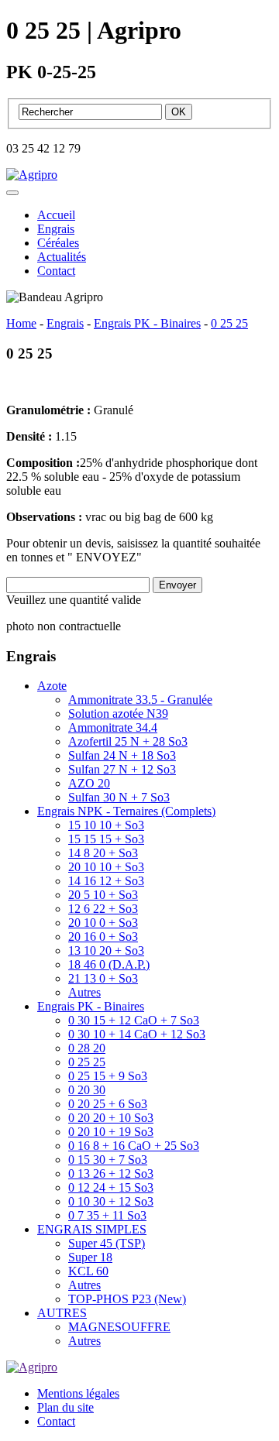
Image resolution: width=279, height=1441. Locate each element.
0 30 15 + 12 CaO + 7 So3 (133, 1020)
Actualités (61, 256)
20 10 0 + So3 (103, 922)
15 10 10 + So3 (106, 825)
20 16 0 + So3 (103, 936)
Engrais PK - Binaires (90, 1006)
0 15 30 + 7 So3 (107, 1159)
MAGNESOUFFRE (119, 1326)
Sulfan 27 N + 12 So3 (122, 769)
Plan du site (65, 1407)
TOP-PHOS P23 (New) (127, 1298)
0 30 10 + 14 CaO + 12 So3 (136, 1034)
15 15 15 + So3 (106, 839)
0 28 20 (86, 1048)
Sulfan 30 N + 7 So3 (119, 797)
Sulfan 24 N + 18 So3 (122, 755)
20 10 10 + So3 (106, 866)
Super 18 (90, 1257)
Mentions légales (78, 1393)
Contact (56, 270)
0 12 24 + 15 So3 (110, 1187)
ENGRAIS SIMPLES (91, 1229)
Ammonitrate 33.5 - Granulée (140, 699)
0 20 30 (86, 1089)
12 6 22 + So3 (103, 908)
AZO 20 (89, 783)
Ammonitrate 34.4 (112, 727)
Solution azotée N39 (118, 713)
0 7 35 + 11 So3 (107, 1215)
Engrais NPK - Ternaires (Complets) (126, 811)
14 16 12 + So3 (106, 880)
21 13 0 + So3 (103, 978)
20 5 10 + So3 (103, 894)
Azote (52, 685)
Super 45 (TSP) (106, 1243)
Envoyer (177, 585)
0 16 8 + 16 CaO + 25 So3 (133, 1145)
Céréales (58, 242)
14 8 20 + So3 (103, 852)
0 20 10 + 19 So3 (110, 1131)
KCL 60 (88, 1271)
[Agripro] (31, 174)
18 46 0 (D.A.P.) (109, 964)
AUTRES (62, 1312)
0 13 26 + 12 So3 (110, 1173)
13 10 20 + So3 (106, 950)
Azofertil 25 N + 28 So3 (128, 741)
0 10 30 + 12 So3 (110, 1201)
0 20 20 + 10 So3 (110, 1117)
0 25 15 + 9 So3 (107, 1075)
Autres (84, 992)
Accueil (56, 214)
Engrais (55, 228)
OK (178, 112)
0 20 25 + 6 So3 (107, 1103)
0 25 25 (86, 1062)
